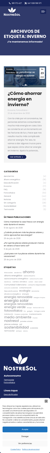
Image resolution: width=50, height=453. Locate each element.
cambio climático (19, 282)
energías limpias (39, 298)
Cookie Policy (16, 449)
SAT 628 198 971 (34, 3)
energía (25, 294)
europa (29, 308)
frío (25, 311)
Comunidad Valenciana (15, 284)
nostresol (11, 320)
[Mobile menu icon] (43, 11)
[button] (46, 401)
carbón (30, 282)
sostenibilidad (16, 327)
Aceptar (25, 429)
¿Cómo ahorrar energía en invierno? (25, 99)
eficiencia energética (12, 294)
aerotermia (18, 273)
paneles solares (26, 321)
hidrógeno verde (39, 311)
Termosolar (9, 380)
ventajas (19, 331)
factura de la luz (38, 308)
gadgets (30, 311)
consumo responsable (37, 285)
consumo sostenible (11, 288)
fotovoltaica (13, 310)
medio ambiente (17, 317)
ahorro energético (13, 275)
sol (20, 324)
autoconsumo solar (36, 279)
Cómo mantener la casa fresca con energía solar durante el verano (24, 223)
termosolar (9, 331)
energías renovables (18, 304)
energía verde (15, 307)
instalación (8, 314)
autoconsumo (29, 276)
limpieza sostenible (21, 314)
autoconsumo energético (16, 278)
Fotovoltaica (10, 73)
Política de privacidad (30, 449)
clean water (38, 282)
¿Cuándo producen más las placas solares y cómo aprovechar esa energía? (23, 233)
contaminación (25, 288)
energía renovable (18, 297)
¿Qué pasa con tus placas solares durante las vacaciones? (24, 255)
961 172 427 (17, 3)
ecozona (35, 291)
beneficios (7, 282)
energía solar (16, 300)
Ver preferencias (25, 443)
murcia (35, 318)
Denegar (25, 436)
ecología (24, 290)
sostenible (34, 328)
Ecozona (9, 69)
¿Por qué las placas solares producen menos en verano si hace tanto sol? (24, 244)
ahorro (28, 272)
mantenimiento (35, 314)
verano (25, 331)
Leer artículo (15, 157)
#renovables (8, 273)
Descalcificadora (11, 291)
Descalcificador (11, 394)
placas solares (11, 324)
